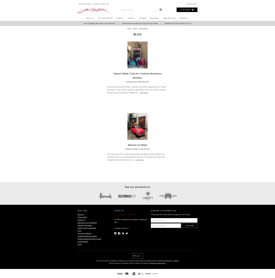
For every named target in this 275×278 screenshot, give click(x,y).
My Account (192, 4)
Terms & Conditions (85, 233)
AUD (138, 256)
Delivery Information (85, 225)
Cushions (131, 18)
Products (119, 18)
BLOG (135, 28)
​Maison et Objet (137, 144)
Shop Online (154, 18)
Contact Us (81, 220)
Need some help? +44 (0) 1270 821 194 (94, 4)
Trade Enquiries (83, 242)
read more (144, 93)
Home (129, 28)
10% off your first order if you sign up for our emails (140, 23)
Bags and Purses (169, 18)
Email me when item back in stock (89, 239)
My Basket (187, 10)
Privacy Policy (82, 217)
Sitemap (176, 261)
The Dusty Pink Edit (105, 18)
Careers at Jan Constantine (87, 228)
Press (79, 231)
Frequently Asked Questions (87, 236)
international (143, 28)
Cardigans (142, 18)
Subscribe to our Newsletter (87, 223)
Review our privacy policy (158, 263)
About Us (89, 18)
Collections (183, 18)
